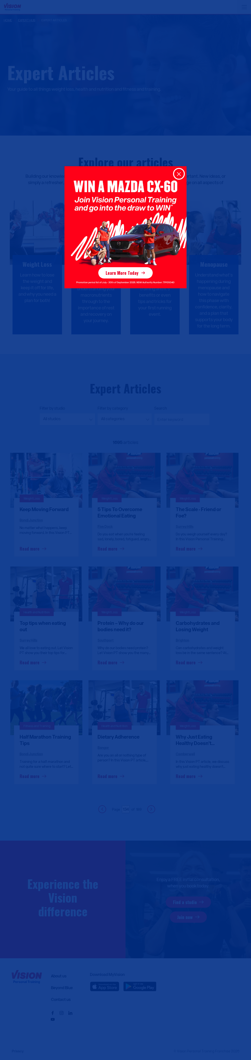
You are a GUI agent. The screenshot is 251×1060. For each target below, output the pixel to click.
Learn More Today (122, 273)
